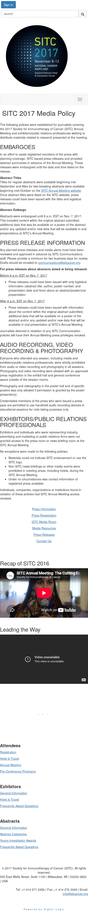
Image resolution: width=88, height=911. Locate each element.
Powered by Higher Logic (44, 909)
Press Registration (44, 515)
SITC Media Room (44, 522)
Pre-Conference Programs (18, 771)
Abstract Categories (13, 834)
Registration (8, 752)
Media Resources (44, 528)
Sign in (8, 5)
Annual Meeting (10, 765)
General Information (13, 793)
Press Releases (44, 534)
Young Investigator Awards (18, 840)
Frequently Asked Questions (19, 806)
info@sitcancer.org (75, 894)
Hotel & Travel (9, 758)
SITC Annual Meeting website (61, 190)
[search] (82, 13)
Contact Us (44, 541)
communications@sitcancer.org (59, 262)
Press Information (44, 509)
